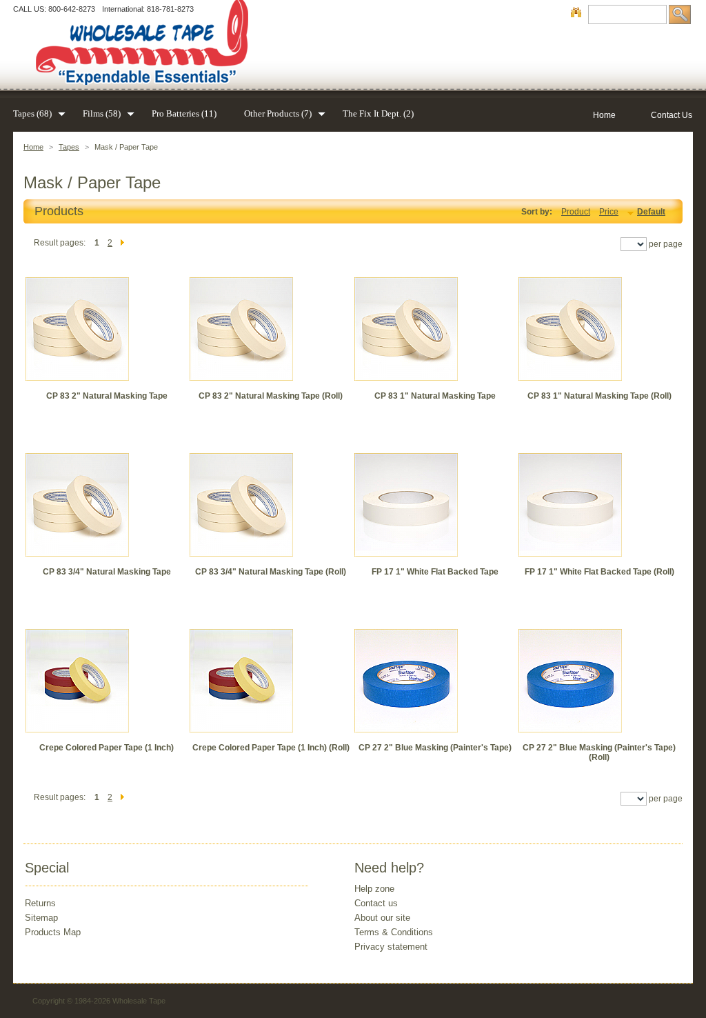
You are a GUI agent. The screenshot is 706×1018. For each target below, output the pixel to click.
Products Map (53, 932)
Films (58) (102, 113)
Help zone (374, 889)
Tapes (69, 147)
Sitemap (41, 917)
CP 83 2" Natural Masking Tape (107, 396)
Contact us (376, 903)
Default (651, 212)
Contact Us (671, 115)
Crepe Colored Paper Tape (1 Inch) (106, 747)
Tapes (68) (32, 113)
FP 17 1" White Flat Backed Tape (435, 572)
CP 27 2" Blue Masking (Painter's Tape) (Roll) (599, 752)
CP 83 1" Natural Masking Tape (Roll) (599, 396)
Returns (40, 903)
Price (608, 212)
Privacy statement (390, 946)
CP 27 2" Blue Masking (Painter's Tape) (435, 747)
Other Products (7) (278, 113)
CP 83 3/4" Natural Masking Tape (107, 572)
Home (33, 147)
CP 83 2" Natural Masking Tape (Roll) (271, 396)
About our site (382, 917)
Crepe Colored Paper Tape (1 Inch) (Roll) (271, 747)
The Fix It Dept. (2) (378, 113)
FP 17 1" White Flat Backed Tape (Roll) (599, 572)
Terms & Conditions (393, 932)
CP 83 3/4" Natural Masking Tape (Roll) (270, 572)
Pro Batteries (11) (184, 113)
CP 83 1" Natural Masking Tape (435, 396)
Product (575, 212)
